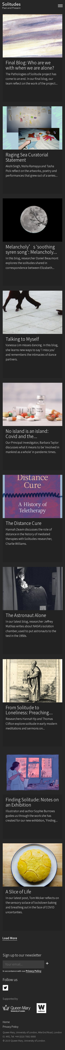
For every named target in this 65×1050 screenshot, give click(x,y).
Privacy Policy (33, 970)
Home (6, 1022)
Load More (9, 938)
